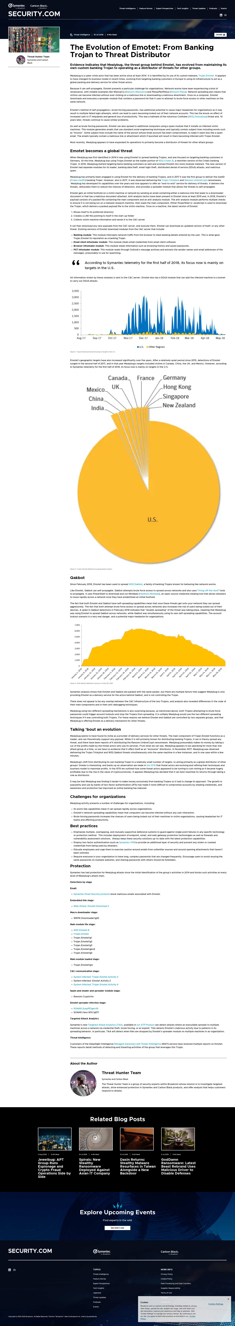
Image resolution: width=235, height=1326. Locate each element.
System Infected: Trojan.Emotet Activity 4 (96, 985)
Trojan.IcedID (78, 180)
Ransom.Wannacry (136, 92)
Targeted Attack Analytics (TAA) (105, 1025)
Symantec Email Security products (92, 894)
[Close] (228, 1299)
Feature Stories (145, 8)
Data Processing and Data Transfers (176, 1283)
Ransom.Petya (178, 92)
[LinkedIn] (9, 1270)
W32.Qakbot (135, 584)
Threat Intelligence (127, 8)
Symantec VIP (126, 842)
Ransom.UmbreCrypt (195, 180)
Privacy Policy (167, 1274)
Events (224, 8)
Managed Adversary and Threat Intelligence (137, 1044)
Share (219, 35)
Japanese (97, 1293)
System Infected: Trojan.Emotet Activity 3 (96, 977)
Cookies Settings (215, 1304)
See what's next (117, 1228)
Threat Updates (199, 8)
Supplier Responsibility (170, 1288)
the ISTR (151, 765)
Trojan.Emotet (206, 76)
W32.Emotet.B (81, 930)
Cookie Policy (166, 1279)
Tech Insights (182, 8)
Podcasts (213, 8)
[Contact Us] (225, 15)
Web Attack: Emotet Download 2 (91, 906)
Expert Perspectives (164, 8)
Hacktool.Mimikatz (149, 594)
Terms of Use (166, 1293)
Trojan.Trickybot (170, 180)
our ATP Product (145, 1025)
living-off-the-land (208, 591)
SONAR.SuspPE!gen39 (86, 1009)
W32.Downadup (197, 117)
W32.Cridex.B (166, 161)
